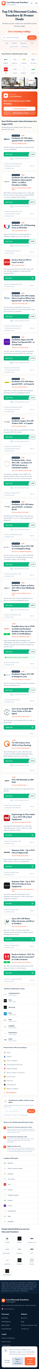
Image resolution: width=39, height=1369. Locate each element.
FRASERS (14, 43)
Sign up (31, 1111)
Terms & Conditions (8, 1338)
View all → (34, 54)
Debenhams (23, 43)
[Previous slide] (4, 83)
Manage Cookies (7, 1361)
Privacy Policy (6, 1342)
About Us (24, 1318)
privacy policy (24, 1115)
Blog (22, 1321)
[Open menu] (36, 3)
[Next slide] (34, 83)
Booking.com (25, 46)
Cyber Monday (6, 1329)
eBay (6, 43)
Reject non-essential (17, 1361)
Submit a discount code (29, 1325)
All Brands (5, 1318)
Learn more (30, 1354)
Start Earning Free (20, 109)
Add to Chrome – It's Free (20, 113)
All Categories (6, 1321)
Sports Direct (14, 46)
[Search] (31, 3)
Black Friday (5, 1325)
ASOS (32, 43)
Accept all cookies (30, 1361)
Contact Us (25, 1329)
